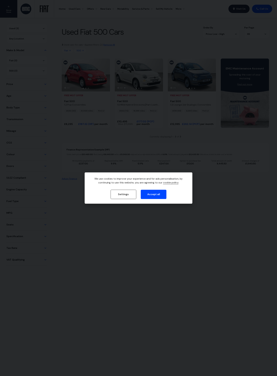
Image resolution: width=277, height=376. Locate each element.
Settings (123, 194)
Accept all (153, 194)
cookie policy (170, 182)
